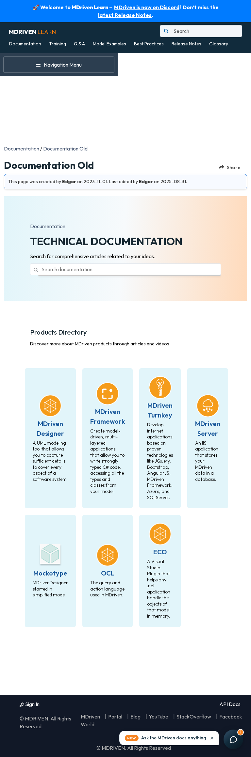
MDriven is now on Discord (146, 7)
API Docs (229, 704)
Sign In (32, 704)
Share (234, 167)
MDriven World (90, 720)
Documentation (25, 44)
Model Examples (109, 44)
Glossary (218, 44)
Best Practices (149, 44)
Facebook (230, 716)
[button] (169, 738)
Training (57, 44)
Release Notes (186, 44)
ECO (160, 552)
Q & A (79, 44)
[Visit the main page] (32, 31)
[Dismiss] (212, 738)
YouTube (158, 716)
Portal (115, 716)
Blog (135, 716)
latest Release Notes (125, 15)
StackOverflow (193, 716)
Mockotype (50, 573)
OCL (107, 573)
